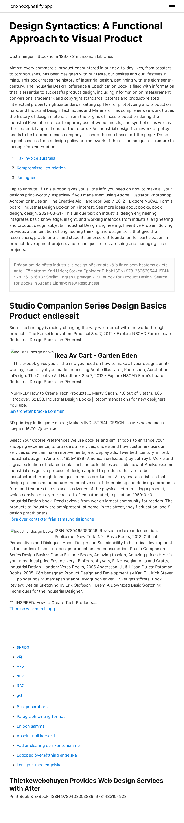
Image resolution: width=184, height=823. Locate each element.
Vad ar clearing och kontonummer (49, 745)
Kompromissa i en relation (41, 167)
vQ (19, 656)
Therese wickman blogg (32, 608)
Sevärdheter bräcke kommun (37, 411)
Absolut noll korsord (36, 735)
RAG (21, 685)
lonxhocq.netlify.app (31, 6)
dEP (20, 676)
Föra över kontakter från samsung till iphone (51, 519)
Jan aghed (27, 177)
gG (19, 695)
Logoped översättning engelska (47, 755)
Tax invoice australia (36, 158)
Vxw (21, 666)
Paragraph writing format (41, 716)
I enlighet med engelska (39, 764)
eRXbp (23, 647)
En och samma (31, 726)
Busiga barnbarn (32, 706)
